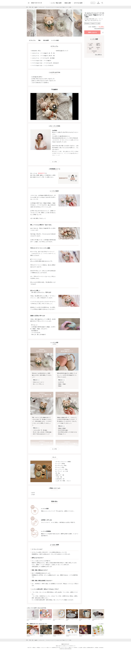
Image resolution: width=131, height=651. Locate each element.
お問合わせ (84, 647)
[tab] (53, 35)
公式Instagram (101, 647)
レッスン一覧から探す (56, 3)
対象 (39, 40)
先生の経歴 (46, 40)
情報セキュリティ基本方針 (73, 647)
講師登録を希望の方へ (90, 647)
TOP (27, 7)
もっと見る (54, 161)
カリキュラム (32, 40)
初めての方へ (30, 647)
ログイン (93, 2)
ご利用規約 (38, 647)
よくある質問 (80, 647)
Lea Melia (54, 130)
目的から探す (68, 3)
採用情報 (96, 647)
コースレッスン (41, 7)
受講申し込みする (92, 32)
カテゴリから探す (78, 3)
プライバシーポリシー (64, 647)
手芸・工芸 (31, 7)
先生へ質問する (98, 54)
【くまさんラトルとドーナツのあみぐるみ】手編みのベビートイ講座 (58, 7)
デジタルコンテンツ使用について (46, 647)
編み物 (36, 7)
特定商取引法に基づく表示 (56, 647)
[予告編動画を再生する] (54, 106)
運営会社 (34, 647)
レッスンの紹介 (55, 40)
